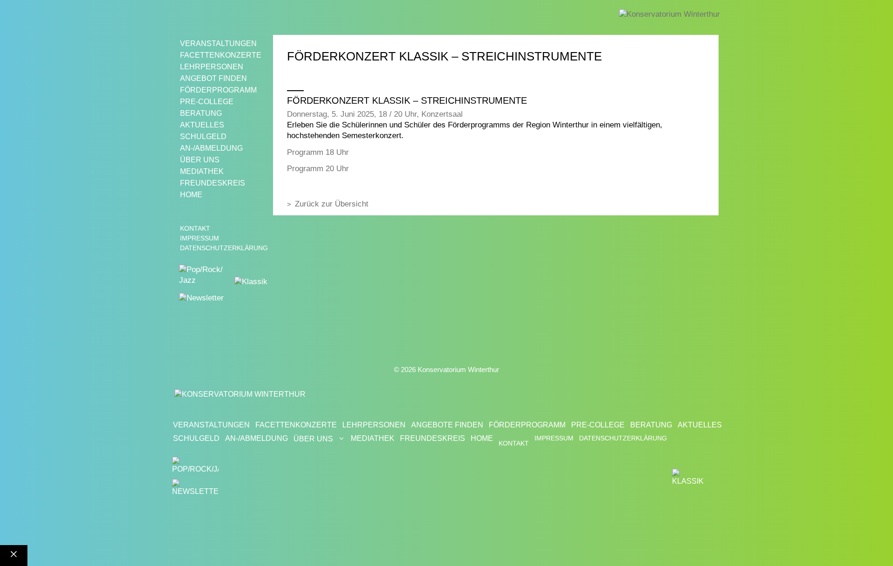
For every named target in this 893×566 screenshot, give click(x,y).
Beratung (201, 113)
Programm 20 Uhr (318, 168)
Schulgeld (203, 136)
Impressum (199, 238)
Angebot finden (213, 78)
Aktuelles (202, 125)
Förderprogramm (218, 90)
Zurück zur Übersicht (331, 204)
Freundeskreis (212, 183)
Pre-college (206, 102)
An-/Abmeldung (211, 148)
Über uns (200, 160)
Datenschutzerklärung (224, 248)
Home (191, 195)
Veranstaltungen (218, 43)
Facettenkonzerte (220, 55)
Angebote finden (447, 425)
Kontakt (195, 228)
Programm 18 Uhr (318, 152)
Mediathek (202, 171)
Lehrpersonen (211, 67)
